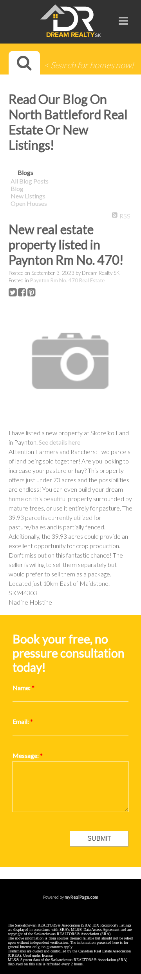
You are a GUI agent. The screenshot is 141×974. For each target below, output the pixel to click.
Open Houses (29, 203)
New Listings (28, 196)
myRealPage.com (81, 896)
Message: (26, 755)
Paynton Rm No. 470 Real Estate (67, 280)
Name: (22, 687)
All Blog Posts (30, 181)
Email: (21, 721)
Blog (17, 188)
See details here (59, 442)
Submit (99, 838)
